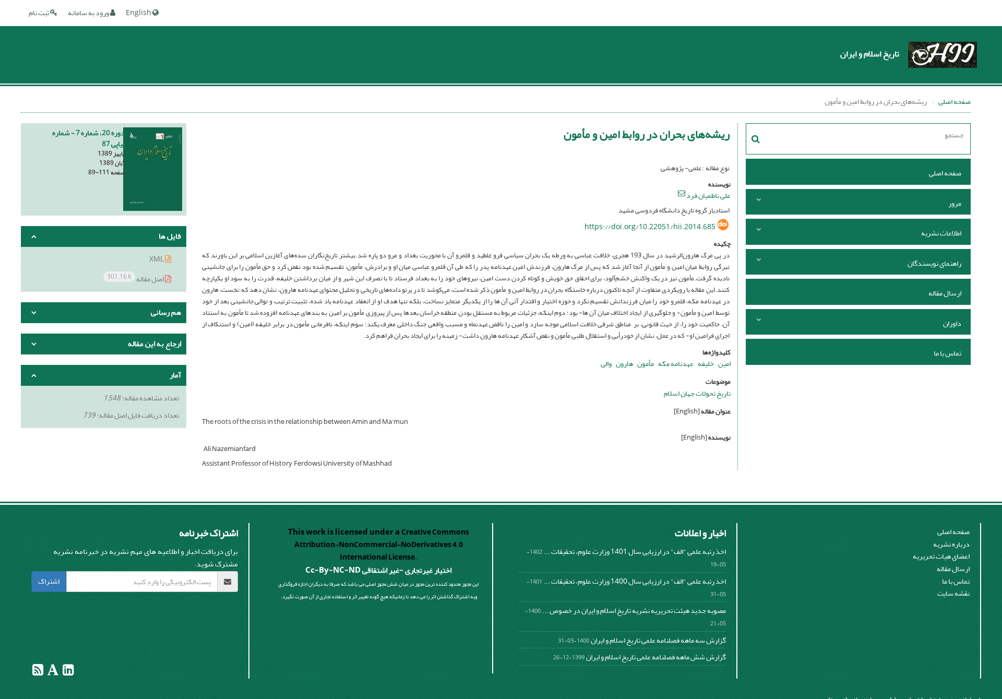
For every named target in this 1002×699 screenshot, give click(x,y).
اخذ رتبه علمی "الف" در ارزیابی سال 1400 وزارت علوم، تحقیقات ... (635, 581)
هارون (624, 364)
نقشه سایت (953, 593)
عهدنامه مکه (676, 364)
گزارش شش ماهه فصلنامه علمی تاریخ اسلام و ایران (656, 657)
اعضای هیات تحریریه (941, 556)
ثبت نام (39, 13)
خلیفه (706, 364)
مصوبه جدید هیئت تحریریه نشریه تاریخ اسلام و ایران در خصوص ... (634, 610)
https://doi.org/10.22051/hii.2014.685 (649, 227)
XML (157, 259)
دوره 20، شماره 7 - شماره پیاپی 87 (88, 138)
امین (724, 364)
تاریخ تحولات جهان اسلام (697, 393)
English (139, 13)
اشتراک (48, 581)
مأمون (645, 364)
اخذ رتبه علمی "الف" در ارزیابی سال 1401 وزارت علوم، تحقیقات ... (635, 551)
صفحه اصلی (954, 101)
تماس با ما (947, 353)
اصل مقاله (136, 278)
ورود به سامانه (89, 13)
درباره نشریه (951, 544)
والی (606, 364)
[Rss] (37, 672)
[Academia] (52, 672)
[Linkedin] (68, 672)
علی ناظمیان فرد (708, 195)
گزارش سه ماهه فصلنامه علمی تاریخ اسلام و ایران (658, 640)
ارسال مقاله (944, 293)
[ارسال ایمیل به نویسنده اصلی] (681, 193)
